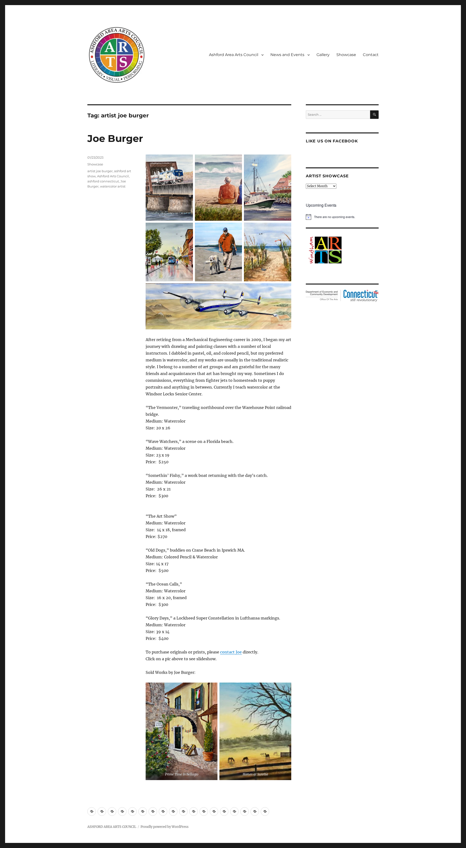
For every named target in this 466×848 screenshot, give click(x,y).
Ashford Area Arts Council (233, 54)
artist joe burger (100, 171)
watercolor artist (112, 186)
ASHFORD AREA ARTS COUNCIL (111, 827)
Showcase (346, 54)
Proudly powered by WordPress (165, 827)
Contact (371, 54)
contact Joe (231, 652)
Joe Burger (115, 138)
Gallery (323, 54)
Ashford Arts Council (113, 176)
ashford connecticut (103, 181)
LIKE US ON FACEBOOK (332, 141)
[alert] (342, 217)
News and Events (287, 54)
